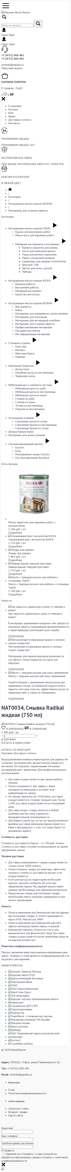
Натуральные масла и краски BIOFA (29, 280)
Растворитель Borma (27, 330)
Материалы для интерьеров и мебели (37, 320)
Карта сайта (15, 1115)
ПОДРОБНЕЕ (16, 636)
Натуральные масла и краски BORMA (30, 203)
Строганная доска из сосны (31, 421)
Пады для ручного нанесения (39, 254)
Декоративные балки (20, 431)
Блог (11, 113)
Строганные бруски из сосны (32, 428)
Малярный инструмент (28, 291)
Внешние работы (25, 284)
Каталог (13, 109)
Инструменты (23, 306)
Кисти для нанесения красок (38, 251)
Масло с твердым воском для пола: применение (36, 676)
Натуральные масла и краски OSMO (29, 228)
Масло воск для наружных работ (34, 235)
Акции (11, 116)
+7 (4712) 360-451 (12, 58)
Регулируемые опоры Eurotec (32, 454)
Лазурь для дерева (19, 553)
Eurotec (19, 447)
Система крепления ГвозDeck (32, 457)
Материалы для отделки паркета (28, 210)
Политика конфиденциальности (27, 1093)
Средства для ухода (27, 294)
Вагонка (20, 350)
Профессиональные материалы (33, 327)
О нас (11, 1089)
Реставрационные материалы (32, 334)
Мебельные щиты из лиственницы (35, 391)
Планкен (20, 356)
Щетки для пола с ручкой (37, 268)
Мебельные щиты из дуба (30, 388)
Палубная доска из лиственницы (34, 372)
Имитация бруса (24, 353)
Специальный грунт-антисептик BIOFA (30, 539)
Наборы (27, 271)
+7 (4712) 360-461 (12, 55)
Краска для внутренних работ (33, 231)
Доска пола (22, 369)
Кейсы (18, 310)
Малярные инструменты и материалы (37, 244)
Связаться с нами (18, 1108)
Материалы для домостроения (26, 435)
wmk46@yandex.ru (12, 64)
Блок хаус (21, 346)
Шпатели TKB (30, 264)
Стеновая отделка (19, 343)
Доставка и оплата (19, 119)
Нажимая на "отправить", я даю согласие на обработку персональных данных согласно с (34, 1157)
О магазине (15, 106)
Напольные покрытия (20, 365)
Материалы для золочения (31, 317)
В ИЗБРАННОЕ (15, 728)
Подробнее (15, 532)
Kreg (18, 451)
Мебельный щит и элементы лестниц (30, 385)
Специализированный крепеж (25, 444)
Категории (14, 196)
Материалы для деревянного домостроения (41, 313)
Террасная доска (25, 376)
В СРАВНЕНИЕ (38, 728)
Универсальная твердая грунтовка (28, 567)
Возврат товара (17, 1112)
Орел (12, 35)
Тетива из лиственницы (29, 405)
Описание (7, 753)
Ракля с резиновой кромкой (38, 258)
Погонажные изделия (21, 418)
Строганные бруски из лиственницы (36, 424)
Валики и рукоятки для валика (40, 247)
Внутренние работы (27, 287)
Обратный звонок (11, 68)
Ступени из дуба (24, 398)
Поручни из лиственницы (30, 409)
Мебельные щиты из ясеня (30, 395)
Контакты (14, 123)
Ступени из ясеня (25, 402)
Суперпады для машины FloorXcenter (44, 261)
